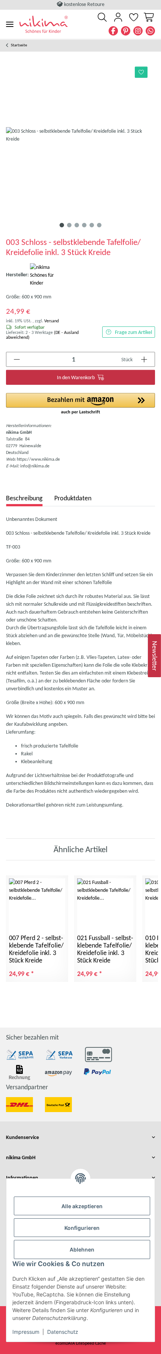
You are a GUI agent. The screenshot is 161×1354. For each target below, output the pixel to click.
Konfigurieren (82, 1228)
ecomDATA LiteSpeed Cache (80, 1343)
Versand (51, 320)
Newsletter (155, 655)
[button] (102, 17)
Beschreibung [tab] (24, 498)
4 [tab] (84, 225)
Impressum (25, 1332)
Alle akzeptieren (82, 1206)
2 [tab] (69, 225)
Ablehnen (82, 1249)
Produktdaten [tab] (72, 498)
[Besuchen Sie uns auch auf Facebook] (113, 31)
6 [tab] (99, 225)
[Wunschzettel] (134, 17)
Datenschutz (62, 1332)
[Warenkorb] (148, 17)
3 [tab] (77, 225)
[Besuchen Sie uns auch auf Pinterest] (125, 31)
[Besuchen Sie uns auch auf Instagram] (138, 31)
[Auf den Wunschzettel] (141, 72)
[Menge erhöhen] (144, 359)
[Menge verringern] (17, 359)
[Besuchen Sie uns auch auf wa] (150, 31)
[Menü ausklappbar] (9, 24)
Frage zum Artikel (133, 332)
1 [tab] (62, 225)
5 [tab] (91, 225)
